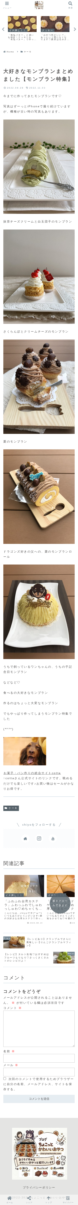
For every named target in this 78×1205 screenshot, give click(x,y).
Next (75, 29)
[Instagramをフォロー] (39, 838)
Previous (3, 29)
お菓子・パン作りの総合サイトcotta (32, 773)
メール (11, 1065)
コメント (12, 1008)
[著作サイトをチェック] (25, 838)
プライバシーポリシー (39, 1187)
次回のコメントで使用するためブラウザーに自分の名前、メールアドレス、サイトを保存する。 (38, 1084)
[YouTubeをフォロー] (53, 838)
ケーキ (13, 808)
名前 (9, 1051)
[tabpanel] (22, 28)
